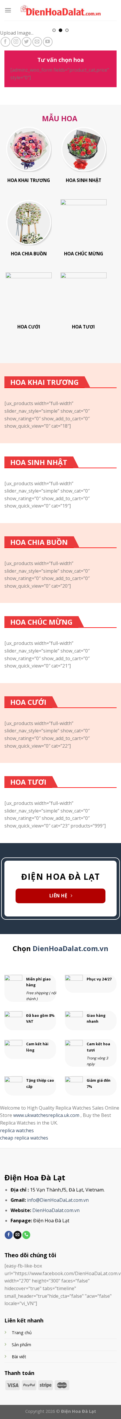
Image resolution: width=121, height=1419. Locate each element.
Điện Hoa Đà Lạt (34, 1177)
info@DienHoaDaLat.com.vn (58, 1200)
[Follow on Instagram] (16, 42)
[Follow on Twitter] (26, 42)
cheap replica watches (24, 1138)
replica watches (17, 1130)
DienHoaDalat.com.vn (70, 948)
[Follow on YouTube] (48, 42)
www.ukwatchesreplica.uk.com (46, 1115)
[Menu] (7, 10)
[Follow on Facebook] (5, 42)
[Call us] (26, 1235)
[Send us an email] (37, 42)
